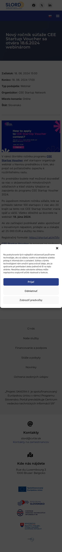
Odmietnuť (31, 291)
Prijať (31, 281)
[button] (57, 248)
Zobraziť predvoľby (31, 300)
